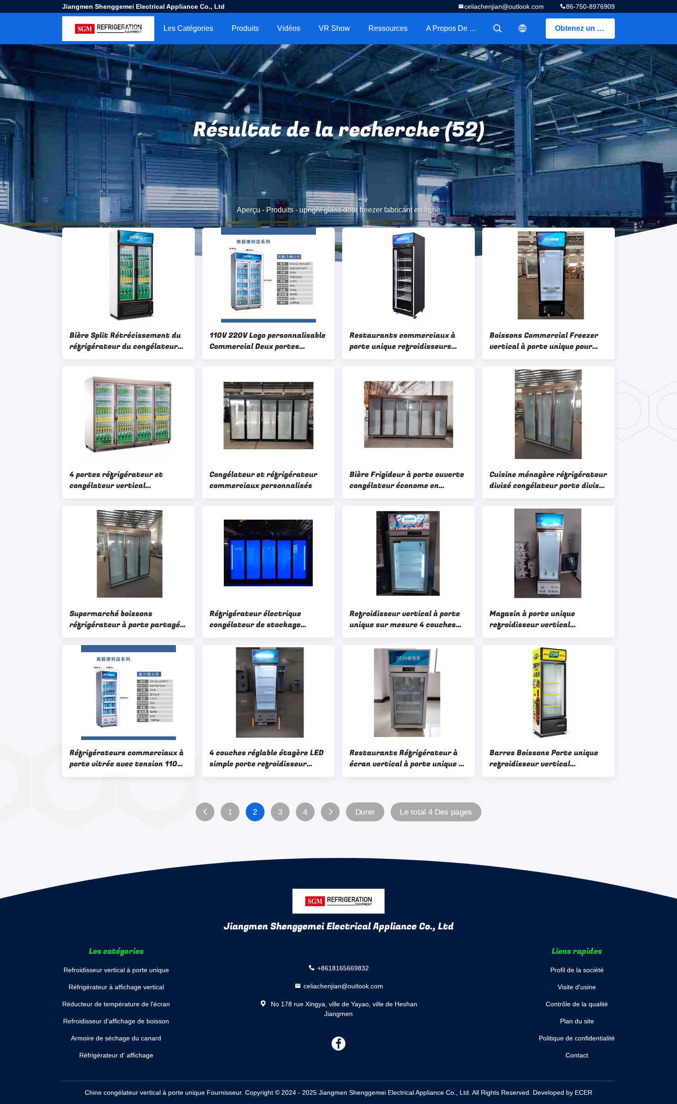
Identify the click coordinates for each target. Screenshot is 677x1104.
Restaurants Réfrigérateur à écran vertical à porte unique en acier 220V (408, 758)
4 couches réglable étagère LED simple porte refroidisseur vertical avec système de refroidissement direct (267, 758)
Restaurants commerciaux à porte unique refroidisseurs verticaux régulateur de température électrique (402, 341)
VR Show (334, 28)
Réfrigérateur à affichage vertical (116, 987)
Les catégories (188, 28)
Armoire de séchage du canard (116, 1038)
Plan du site (577, 1021)
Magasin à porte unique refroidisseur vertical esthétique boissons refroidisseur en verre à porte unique (545, 619)
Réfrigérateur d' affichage (116, 1055)
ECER (583, 1092)
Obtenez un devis (585, 28)
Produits (245, 28)
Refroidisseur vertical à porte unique (116, 970)
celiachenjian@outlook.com (504, 6)
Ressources (388, 28)
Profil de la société (577, 970)
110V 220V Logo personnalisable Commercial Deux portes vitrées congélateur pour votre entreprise (268, 341)
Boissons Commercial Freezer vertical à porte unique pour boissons (544, 341)
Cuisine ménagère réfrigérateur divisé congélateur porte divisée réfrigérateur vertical (548, 480)
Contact (577, 1055)
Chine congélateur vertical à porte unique (145, 1092)
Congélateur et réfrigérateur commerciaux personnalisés (263, 480)
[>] (330, 812)
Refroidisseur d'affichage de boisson (116, 1021)
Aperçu (133, 28)
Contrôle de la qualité (577, 1004)
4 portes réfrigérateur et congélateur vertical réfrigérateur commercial (117, 480)
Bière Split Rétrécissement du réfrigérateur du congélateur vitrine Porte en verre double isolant (125, 341)
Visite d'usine (577, 987)
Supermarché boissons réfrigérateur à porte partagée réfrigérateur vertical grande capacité (127, 619)
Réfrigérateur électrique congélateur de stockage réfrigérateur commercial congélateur (257, 619)
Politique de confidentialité (577, 1038)
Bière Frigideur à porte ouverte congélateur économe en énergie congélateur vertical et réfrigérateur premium (407, 480)
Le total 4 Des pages (436, 812)
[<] (205, 812)
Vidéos (288, 28)
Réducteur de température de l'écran (116, 1004)
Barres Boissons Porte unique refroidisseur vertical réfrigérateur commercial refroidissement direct (544, 758)
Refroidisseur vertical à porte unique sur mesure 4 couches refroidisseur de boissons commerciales (405, 619)
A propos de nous (456, 28)
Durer (365, 812)
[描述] (523, 28)
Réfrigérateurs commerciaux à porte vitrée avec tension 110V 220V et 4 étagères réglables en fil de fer (128, 758)
